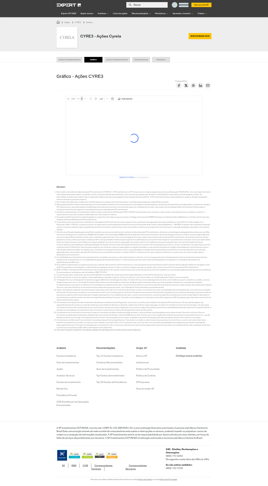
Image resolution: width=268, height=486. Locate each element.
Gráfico (89, 22)
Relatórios (161, 59)
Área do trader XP (145, 388)
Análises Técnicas (66, 375)
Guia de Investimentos (68, 362)
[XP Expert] (69, 5)
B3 (63, 465)
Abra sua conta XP (201, 5)
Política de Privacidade (148, 369)
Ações (67, 22)
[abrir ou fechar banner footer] (260, 471)
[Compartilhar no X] (186, 85)
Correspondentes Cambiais (102, 467)
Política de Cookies (146, 375)
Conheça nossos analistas (189, 355)
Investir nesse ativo (200, 36)
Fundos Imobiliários (66, 355)
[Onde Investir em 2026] (134, 480)
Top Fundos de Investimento (110, 375)
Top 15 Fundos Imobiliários (109, 355)
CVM (85, 465)
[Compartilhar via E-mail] (208, 85)
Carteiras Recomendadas (109, 362)
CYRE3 (78, 22)
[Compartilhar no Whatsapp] (193, 85)
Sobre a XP (141, 355)
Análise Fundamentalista (69, 59)
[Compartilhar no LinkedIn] (201, 85)
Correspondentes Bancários (136, 467)
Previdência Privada (67, 395)
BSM (73, 465)
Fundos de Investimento (69, 382)
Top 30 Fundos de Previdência (111, 382)
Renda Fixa (62, 388)
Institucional (142, 362)
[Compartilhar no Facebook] (179, 85)
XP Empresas (143, 382)
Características (141, 59)
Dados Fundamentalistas (117, 59)
